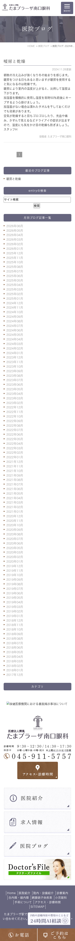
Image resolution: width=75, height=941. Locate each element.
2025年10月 (14, 262)
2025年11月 (14, 257)
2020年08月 (14, 534)
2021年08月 (14, 479)
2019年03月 (14, 606)
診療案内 (62, 893)
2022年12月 (14, 407)
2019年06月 (14, 593)
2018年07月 (14, 643)
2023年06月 (14, 384)
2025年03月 (14, 289)
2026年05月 (14, 230)
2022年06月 (14, 434)
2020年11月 (14, 520)
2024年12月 (14, 303)
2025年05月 (14, 280)
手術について (23, 902)
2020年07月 (14, 538)
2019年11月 (14, 570)
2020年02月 (14, 556)
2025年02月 (14, 294)
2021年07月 (14, 484)
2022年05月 (14, 439)
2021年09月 (14, 475)
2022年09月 (14, 421)
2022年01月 (14, 457)
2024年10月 (14, 312)
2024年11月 (14, 307)
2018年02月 (14, 665)
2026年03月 (14, 239)
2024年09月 (14, 316)
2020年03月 (14, 552)
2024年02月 (14, 348)
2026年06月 (14, 226)
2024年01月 (14, 353)
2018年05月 (14, 652)
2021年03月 (14, 502)
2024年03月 (14, 343)
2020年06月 (14, 543)
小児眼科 (61, 897)
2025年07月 (14, 271)
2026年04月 (14, 235)
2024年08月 (14, 321)
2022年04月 (14, 443)
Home (11, 893)
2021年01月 (14, 511)
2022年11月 (14, 411)
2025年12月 (14, 253)
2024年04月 (14, 339)
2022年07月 (14, 429)
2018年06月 (14, 647)
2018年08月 (14, 638)
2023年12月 (14, 357)
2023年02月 (14, 402)
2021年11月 (14, 466)
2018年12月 (14, 620)
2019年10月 (14, 575)
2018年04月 (14, 656)
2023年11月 (14, 362)
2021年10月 (14, 470)
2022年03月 (14, 448)
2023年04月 (14, 393)
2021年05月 (14, 493)
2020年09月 (14, 529)
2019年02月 (14, 611)
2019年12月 (14, 566)
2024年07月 (14, 325)
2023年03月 (14, 398)
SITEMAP (37, 906)
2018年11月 (14, 624)
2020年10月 (14, 525)
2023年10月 (14, 366)
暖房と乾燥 (14, 61)
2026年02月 (14, 244)
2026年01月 (14, 248)
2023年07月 (14, 380)
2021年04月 (14, 498)
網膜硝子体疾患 (42, 897)
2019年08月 (14, 584)
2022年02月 (14, 452)
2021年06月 (14, 488)
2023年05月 (14, 389)
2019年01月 (14, 615)
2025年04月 (14, 284)
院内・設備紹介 (43, 893)
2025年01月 (14, 298)
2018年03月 (14, 661)
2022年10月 (14, 416)
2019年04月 (14, 602)
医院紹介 (24, 893)
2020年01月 (14, 561)
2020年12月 (14, 516)
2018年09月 (14, 634)
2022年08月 (14, 425)
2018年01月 (14, 670)
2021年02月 (14, 507)
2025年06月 (14, 275)
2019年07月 (14, 588)
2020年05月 (14, 548)
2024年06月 (14, 330)
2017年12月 (14, 674)
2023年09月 (14, 371)
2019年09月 (14, 579)
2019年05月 (14, 597)
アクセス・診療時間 (48, 902)
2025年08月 (14, 266)
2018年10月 (14, 629)
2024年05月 (14, 334)
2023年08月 (14, 375)
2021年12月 (14, 461)
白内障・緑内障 (19, 897)
